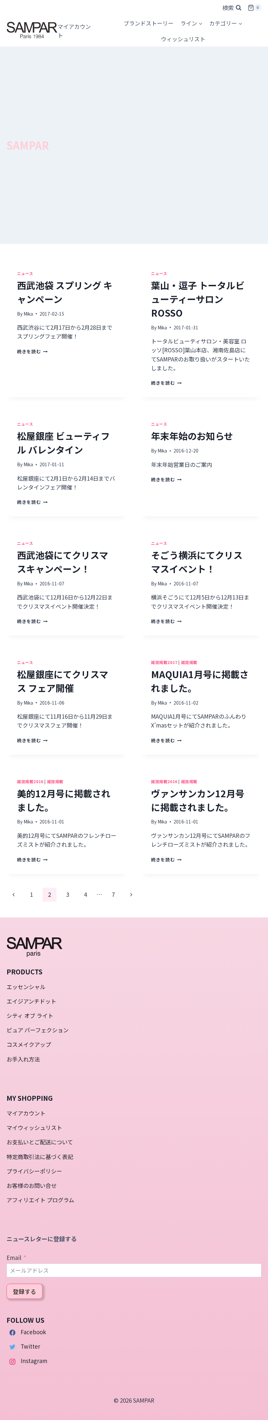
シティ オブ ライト (30, 1015)
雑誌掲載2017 (164, 662)
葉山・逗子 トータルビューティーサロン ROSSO (197, 299)
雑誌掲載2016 (30, 781)
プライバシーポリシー (34, 1171)
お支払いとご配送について (40, 1142)
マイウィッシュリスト (34, 1127)
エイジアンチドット (31, 1001)
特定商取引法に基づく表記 (40, 1157)
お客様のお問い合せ (32, 1185)
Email (14, 1257)
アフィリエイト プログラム (40, 1200)
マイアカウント (26, 1113)
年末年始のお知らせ (192, 435)
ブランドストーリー (149, 23)
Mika (28, 313)
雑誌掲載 (189, 662)
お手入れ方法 (23, 1059)
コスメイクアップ (29, 1044)
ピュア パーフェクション (38, 1030)
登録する (24, 1291)
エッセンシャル (26, 987)
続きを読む (31, 351)
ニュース (25, 273)
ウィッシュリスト (183, 39)
